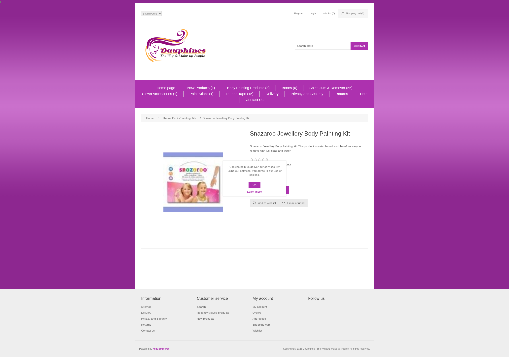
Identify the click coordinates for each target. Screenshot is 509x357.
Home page (166, 88)
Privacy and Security (307, 94)
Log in (313, 13)
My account (260, 306)
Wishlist (257, 330)
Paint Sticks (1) (201, 94)
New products (205, 318)
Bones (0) (289, 88)
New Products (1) (201, 88)
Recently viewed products (213, 312)
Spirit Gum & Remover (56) (331, 88)
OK (254, 184)
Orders (257, 312)
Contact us (148, 330)
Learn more (254, 191)
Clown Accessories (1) (159, 94)
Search (201, 306)
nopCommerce (161, 348)
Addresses (259, 318)
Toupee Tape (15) (240, 94)
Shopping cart (261, 324)
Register (298, 13)
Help (363, 94)
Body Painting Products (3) (248, 88)
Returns (341, 94)
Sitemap (146, 306)
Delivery (272, 94)
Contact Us (254, 100)
